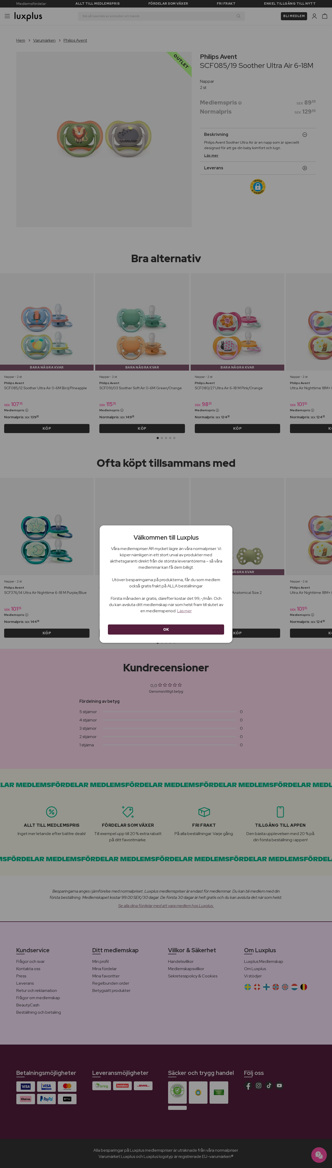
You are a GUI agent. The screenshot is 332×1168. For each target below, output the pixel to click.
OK (166, 629)
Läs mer (184, 611)
